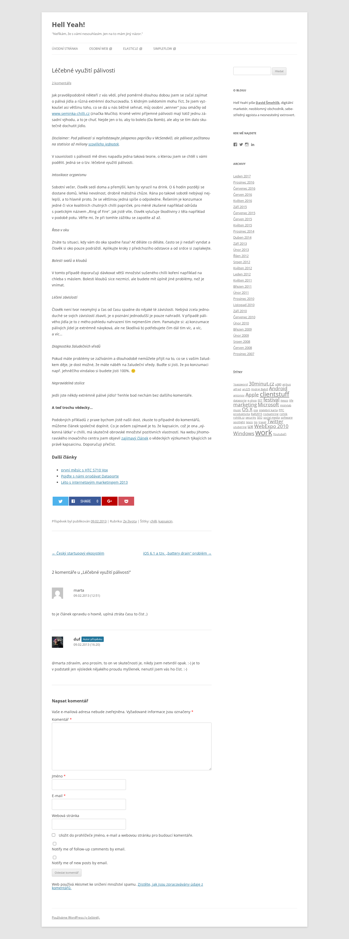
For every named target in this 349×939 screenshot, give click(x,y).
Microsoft (268, 404)
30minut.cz (261, 383)
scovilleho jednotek (103, 144)
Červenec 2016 (244, 188)
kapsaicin (165, 521)
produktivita (241, 414)
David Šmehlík (268, 102)
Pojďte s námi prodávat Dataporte (90, 476)
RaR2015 (256, 414)
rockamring (270, 414)
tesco (249, 422)
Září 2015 (240, 206)
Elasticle (130, 48)
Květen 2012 (242, 268)
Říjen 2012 (241, 255)
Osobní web (98, 48)
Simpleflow (162, 48)
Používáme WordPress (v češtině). (76, 917)
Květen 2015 (242, 225)
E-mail (59, 795)
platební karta (268, 410)
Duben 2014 (242, 237)
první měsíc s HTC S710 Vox (84, 470)
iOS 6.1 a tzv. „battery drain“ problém (177, 553)
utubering (240, 427)
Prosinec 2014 (243, 231)
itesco (284, 400)
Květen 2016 (242, 200)
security (251, 417)
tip (256, 422)
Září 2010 (240, 311)
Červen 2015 (242, 219)
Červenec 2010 (244, 317)
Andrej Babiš (259, 389)
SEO (259, 417)
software (287, 417)
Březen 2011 (242, 286)
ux (250, 426)
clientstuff (274, 394)
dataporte (240, 400)
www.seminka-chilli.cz (71, 113)
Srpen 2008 (241, 341)
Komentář (62, 719)
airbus (286, 384)
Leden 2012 (242, 274)
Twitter (275, 421)
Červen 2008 (242, 347)
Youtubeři (279, 434)
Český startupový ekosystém (78, 553)
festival (271, 399)
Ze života (130, 521)
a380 (278, 384)
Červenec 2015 (244, 213)
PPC (281, 410)
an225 (246, 389)
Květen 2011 (242, 280)
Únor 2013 (241, 249)
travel (262, 422)
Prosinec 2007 (243, 353)
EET (260, 400)
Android (278, 388)
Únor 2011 (241, 292)
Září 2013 (240, 243)
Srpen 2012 (241, 262)
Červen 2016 (242, 194)
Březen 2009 (242, 329)
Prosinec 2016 (243, 182)
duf (77, 639)
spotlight (239, 422)
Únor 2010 (241, 323)
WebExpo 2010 (271, 426)
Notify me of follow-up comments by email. (88, 849)
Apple (252, 394)
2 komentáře (61, 83)
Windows (243, 433)
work (263, 432)
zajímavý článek (134, 438)
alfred (237, 389)
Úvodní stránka (65, 48)
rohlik (283, 414)
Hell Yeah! (68, 24)
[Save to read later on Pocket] (126, 501)
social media (271, 417)
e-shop (252, 400)
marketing (245, 404)
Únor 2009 (241, 335)
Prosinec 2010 (243, 298)
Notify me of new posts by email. (80, 862)
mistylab (285, 405)
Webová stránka (65, 815)
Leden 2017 (242, 176)
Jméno (59, 776)
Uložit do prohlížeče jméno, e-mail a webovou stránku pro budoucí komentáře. (126, 835)
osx (255, 410)
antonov (239, 395)
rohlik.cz (239, 417)
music (237, 410)
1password (240, 384)
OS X (247, 409)
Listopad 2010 (243, 304)
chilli (153, 521)
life (291, 400)
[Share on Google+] (110, 501)
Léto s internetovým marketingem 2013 (94, 482)
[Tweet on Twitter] (60, 501)
